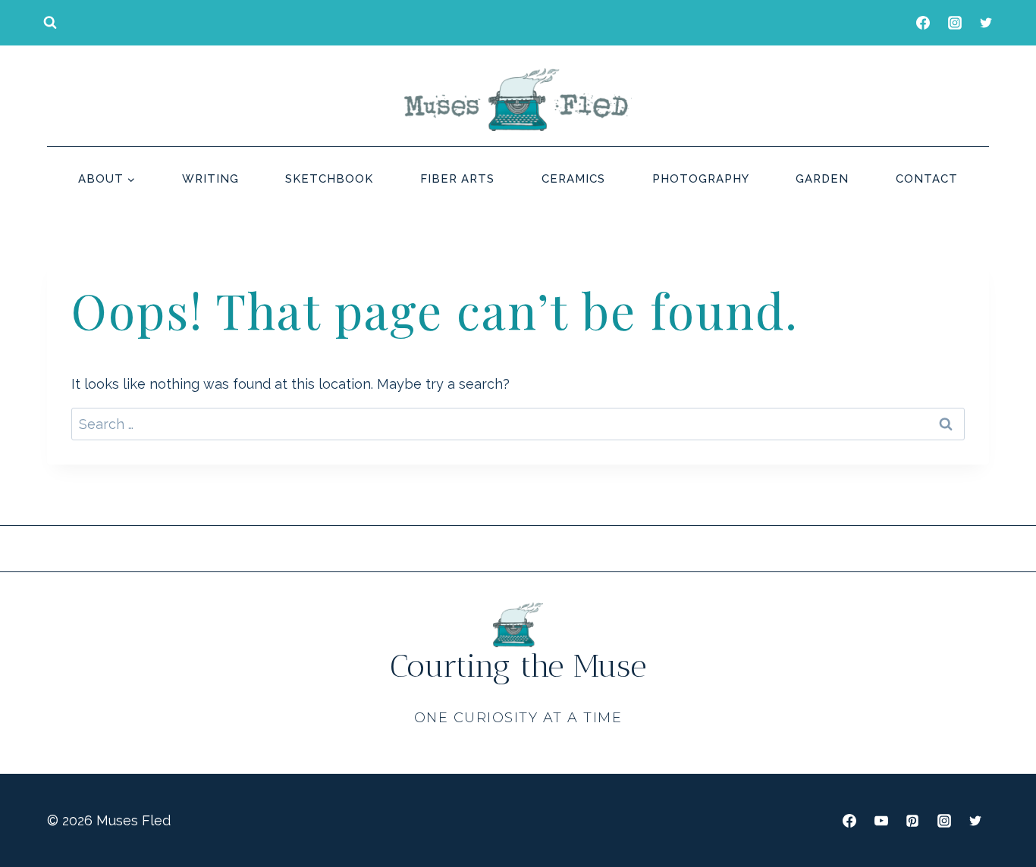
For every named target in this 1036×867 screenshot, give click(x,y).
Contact (927, 179)
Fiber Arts (457, 179)
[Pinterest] (912, 820)
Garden (822, 179)
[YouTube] (881, 820)
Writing (210, 179)
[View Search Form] (50, 22)
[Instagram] (955, 22)
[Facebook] (923, 22)
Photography (700, 179)
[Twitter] (986, 22)
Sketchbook (329, 179)
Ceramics (573, 179)
